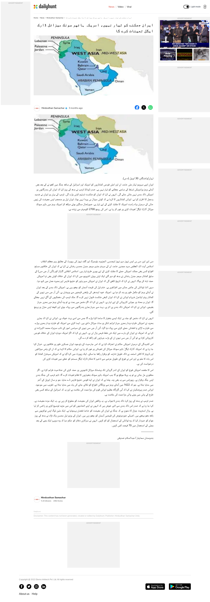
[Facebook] (21, 586)
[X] (28, 586)
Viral (129, 6)
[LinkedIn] (43, 586)
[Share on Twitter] (144, 107)
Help (34, 593)
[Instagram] (36, 586)
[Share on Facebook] (137, 107)
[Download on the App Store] (155, 586)
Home (36, 18)
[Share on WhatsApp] (150, 107)
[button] (186, 7)
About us (24, 593)
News (111, 6)
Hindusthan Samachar (54, 18)
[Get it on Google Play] (180, 586)
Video (121, 6)
